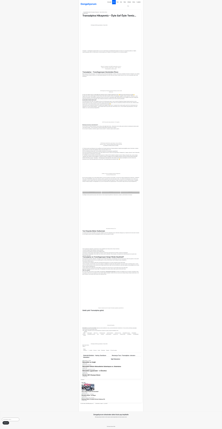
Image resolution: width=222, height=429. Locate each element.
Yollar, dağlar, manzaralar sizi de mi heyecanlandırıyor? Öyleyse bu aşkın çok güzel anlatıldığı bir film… (100, 330)
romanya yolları (122, 334)
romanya (102, 334)
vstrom (84, 335)
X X (91, 25)
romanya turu (115, 334)
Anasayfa (85, 12)
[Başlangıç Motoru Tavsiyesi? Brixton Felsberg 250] (88, 397)
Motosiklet (89, 12)
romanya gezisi (108, 334)
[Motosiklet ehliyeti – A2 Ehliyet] (88, 394)
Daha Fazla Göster (85, 345)
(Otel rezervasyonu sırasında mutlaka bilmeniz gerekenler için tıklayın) (103, 127)
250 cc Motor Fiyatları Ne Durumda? (90, 391)
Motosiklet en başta (99, 403)
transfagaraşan (136, 334)
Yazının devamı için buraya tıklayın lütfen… (90, 329)
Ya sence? (82, 379)
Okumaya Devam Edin (111, 426)
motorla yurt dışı (118, 332)
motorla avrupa (102, 332)
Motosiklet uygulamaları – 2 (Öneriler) (94, 371)
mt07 (98, 334)
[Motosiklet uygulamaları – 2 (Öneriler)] (88, 369)
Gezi (83, 13)
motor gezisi (89, 332)
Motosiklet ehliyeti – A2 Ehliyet (89, 395)
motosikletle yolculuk (91, 334)
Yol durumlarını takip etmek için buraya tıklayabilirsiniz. (126, 181)
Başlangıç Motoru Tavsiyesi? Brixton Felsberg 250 (93, 399)
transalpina (129, 334)
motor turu (96, 332)
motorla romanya (110, 332)
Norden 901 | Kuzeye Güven (91, 375)
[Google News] (85, 347)
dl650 (84, 332)
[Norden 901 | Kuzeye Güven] (85, 373)
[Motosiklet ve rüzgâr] (86, 360)
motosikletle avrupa (126, 332)
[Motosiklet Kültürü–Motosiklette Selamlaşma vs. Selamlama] (86, 364)
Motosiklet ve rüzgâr (89, 362)
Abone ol (6, 422)
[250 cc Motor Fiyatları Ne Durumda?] (88, 390)
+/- (103, 403)
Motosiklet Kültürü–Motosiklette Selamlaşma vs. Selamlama (101, 366)
